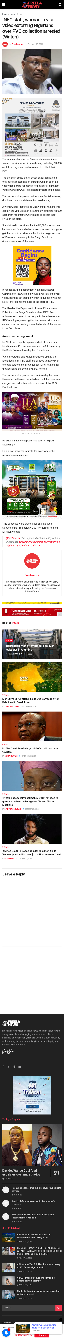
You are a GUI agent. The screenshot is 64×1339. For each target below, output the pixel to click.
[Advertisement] (32, 978)
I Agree (42, 1335)
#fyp (55, 541)
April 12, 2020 (26, 654)
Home (4, 14)
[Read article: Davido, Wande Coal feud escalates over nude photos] (32, 1145)
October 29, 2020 (31, 809)
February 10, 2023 (35, 44)
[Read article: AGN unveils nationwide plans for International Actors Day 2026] (8, 1237)
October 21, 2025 (29, 707)
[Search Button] (60, 4)
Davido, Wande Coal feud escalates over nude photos (21, 1172)
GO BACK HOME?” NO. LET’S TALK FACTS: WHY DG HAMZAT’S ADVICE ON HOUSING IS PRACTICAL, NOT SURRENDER (39, 1251)
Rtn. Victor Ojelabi (13, 809)
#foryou (48, 541)
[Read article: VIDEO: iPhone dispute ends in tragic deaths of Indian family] (8, 1280)
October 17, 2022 (25, 859)
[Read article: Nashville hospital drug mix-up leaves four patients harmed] (8, 1294)
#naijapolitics (35, 541)
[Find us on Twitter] (8, 1067)
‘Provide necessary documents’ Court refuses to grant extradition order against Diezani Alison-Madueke (30, 801)
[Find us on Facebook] (3, 1067)
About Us (6, 1323)
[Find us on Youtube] (19, 1067)
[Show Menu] (3, 4)
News (12, 14)
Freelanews (17, 44)
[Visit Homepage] (32, 5)
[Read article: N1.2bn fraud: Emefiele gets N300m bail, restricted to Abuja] (32, 726)
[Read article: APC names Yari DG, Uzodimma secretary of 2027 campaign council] (8, 1267)
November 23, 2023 (28, 756)
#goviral (22, 541)
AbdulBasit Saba (12, 707)
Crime (19, 14)
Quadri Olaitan (11, 756)
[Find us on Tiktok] (14, 1067)
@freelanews (12, 538)
